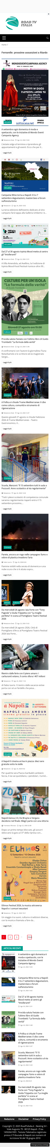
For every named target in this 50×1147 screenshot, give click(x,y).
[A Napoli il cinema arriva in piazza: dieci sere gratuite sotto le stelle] (25, 728)
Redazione (9, 1119)
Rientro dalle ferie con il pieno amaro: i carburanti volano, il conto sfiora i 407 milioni (23, 675)
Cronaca (7, 395)
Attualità (7, 122)
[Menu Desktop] (4, 38)
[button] (47, 38)
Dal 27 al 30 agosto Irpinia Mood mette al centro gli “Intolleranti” (30, 999)
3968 (29, 937)
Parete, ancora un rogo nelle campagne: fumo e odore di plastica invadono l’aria (25, 556)
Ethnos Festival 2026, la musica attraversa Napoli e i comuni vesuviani (22, 907)
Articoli (7, 602)
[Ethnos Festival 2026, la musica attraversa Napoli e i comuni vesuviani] (25, 872)
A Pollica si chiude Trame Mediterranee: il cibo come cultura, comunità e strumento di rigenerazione (24, 405)
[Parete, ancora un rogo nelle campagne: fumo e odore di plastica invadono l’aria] (25, 532)
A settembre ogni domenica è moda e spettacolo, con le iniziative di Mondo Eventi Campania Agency (23, 132)
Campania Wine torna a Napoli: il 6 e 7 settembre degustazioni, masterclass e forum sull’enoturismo (24, 198)
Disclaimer (23, 1119)
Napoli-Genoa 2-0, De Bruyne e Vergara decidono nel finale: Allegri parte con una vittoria (25, 819)
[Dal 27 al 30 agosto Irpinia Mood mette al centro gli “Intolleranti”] (25, 235)
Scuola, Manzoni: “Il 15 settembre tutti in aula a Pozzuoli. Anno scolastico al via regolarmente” (24, 487)
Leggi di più (7, 153)
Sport (6, 811)
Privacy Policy (39, 1119)
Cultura (7, 332)
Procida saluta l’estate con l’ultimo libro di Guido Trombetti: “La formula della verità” (25, 340)
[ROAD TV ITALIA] (21, 23)
